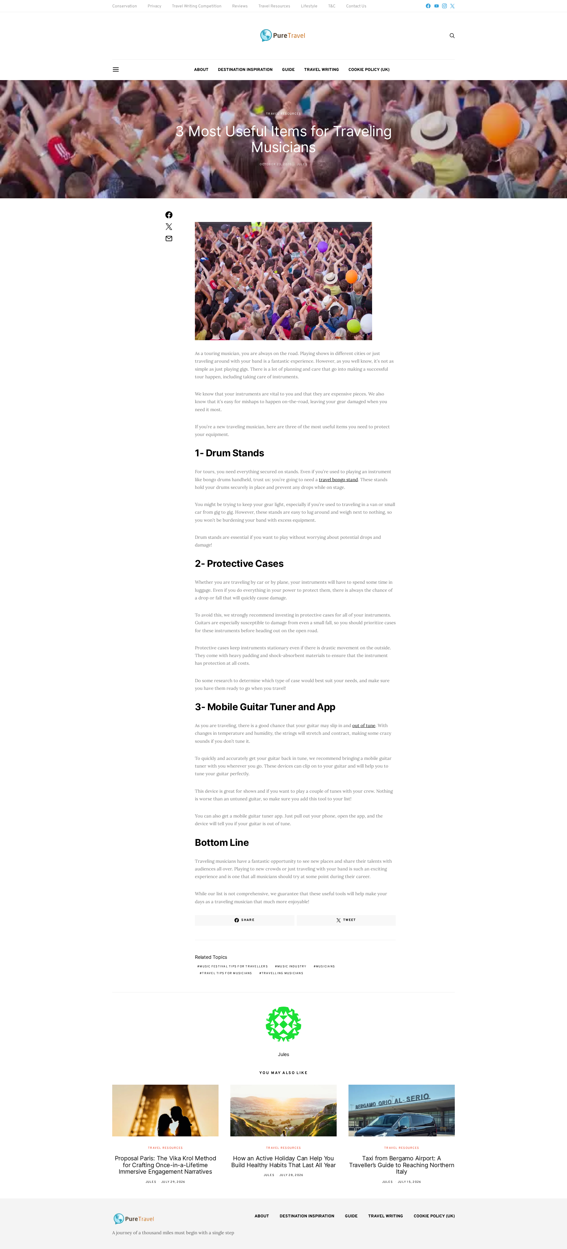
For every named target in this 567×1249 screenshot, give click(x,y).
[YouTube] (436, 6)
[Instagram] (444, 6)
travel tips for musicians (227, 973)
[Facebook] (428, 6)
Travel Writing (321, 69)
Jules (302, 164)
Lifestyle (309, 6)
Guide (288, 69)
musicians (325, 967)
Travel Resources (274, 6)
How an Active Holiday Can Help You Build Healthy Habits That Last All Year (283, 1162)
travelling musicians (282, 973)
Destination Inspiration (245, 69)
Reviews (240, 6)
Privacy (154, 6)
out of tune (363, 725)
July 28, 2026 (291, 1175)
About (201, 69)
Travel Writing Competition (196, 6)
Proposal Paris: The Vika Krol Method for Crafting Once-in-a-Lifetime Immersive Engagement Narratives (165, 1165)
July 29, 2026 (173, 1182)
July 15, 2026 (409, 1182)
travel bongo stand (338, 479)
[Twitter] (452, 6)
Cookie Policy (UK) (369, 69)
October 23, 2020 (275, 164)
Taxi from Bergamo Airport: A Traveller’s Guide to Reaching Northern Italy (401, 1165)
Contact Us (356, 6)
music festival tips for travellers (234, 967)
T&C (331, 6)
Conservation (124, 6)
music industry (292, 967)
